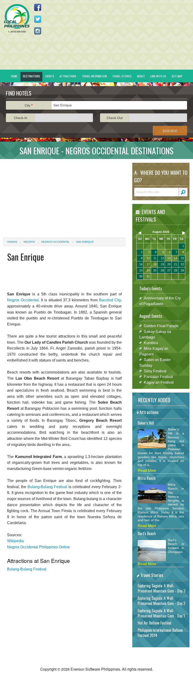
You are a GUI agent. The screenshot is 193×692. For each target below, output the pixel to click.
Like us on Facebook (37, 7)
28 (175, 270)
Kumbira (151, 343)
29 (182, 270)
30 (141, 276)
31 (148, 276)
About (141, 76)
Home (14, 76)
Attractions (68, 76)
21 (175, 264)
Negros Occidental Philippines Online (38, 547)
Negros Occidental (55, 241)
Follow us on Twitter (37, 19)
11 (155, 258)
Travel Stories (122, 76)
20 (169, 264)
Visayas (12, 241)
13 (169, 258)
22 (182, 264)
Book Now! (170, 130)
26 (162, 270)
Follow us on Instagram (37, 30)
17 (148, 264)
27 (169, 270)
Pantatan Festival (158, 376)
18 (155, 264)
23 (141, 270)
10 (148, 258)
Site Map (177, 76)
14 (175, 258)
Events (49, 76)
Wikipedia (15, 541)
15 (182, 258)
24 (148, 270)
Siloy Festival (155, 371)
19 (162, 264)
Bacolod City (110, 300)
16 (141, 264)
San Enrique (85, 241)
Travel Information (94, 76)
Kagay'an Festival (159, 382)
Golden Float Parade (161, 326)
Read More (147, 471)
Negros (29, 241)
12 (162, 258)
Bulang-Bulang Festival (47, 487)
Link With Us (158, 76)
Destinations (31, 76)
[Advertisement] (64, 195)
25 (155, 270)
